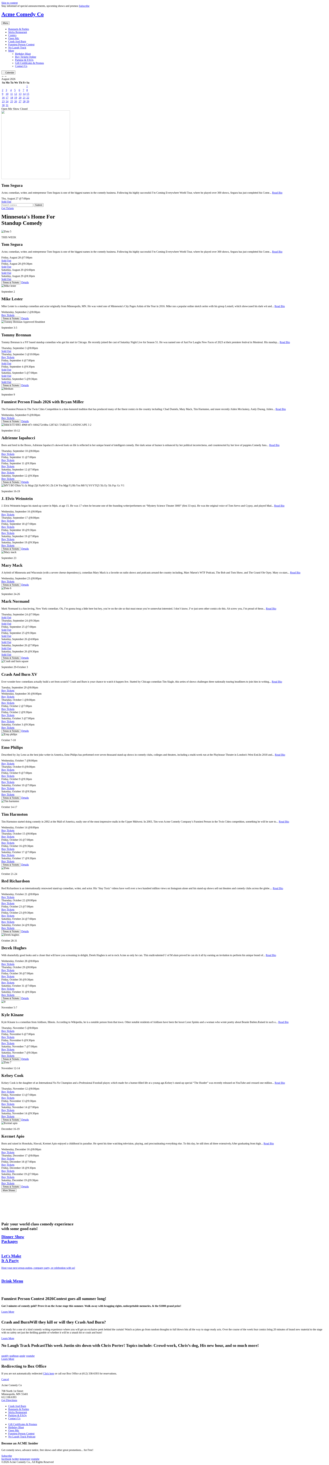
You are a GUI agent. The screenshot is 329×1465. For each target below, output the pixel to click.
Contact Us (21, 66)
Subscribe (84, 5)
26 (15, 101)
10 (7, 93)
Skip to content (9, 2)
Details (25, 282)
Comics (12, 35)
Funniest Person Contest (21, 44)
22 (27, 97)
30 (3, 105)
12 (15, 93)
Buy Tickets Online (25, 56)
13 (20, 93)
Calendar (9, 72)
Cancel (5, 1379)
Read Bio (277, 192)
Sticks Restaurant (17, 32)
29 (27, 101)
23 (3, 101)
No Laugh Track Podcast (21, 1436)
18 (11, 97)
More (11, 50)
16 (3, 97)
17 (7, 97)
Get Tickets (7, 208)
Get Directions (9, 1400)
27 (20, 101)
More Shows (9, 1190)
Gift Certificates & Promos (29, 63)
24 (7, 101)
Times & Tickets (11, 282)
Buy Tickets (7, 315)
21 (24, 97)
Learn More (7, 1311)
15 (27, 93)
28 (24, 101)
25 (11, 101)
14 (24, 93)
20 (20, 97)
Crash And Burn (17, 41)
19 (15, 97)
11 (11, 93)
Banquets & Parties (18, 29)
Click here (48, 1373)
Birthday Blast (23, 53)
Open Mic (13, 38)
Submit (38, 205)
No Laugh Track (17, 47)
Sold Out (6, 201)
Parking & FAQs (24, 59)
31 (7, 105)
